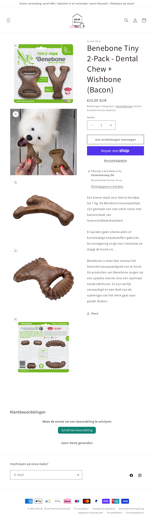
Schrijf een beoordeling (76, 430)
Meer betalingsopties (115, 160)
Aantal (90, 117)
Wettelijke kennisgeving (131, 508)
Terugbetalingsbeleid (103, 508)
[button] (8, 20)
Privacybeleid (81, 508)
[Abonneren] (77, 475)
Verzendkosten (124, 106)
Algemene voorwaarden (90, 512)
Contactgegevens (135, 512)
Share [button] (94, 313)
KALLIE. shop (42, 508)
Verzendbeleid (114, 512)
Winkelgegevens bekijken (107, 186)
